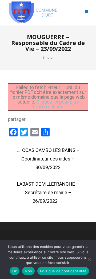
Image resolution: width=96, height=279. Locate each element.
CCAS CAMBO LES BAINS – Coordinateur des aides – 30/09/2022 (48, 158)
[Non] (89, 259)
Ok (14, 271)
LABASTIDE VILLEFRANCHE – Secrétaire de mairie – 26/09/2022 (48, 192)
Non (28, 271)
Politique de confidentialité (63, 271)
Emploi (48, 57)
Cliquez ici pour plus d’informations (56, 104)
